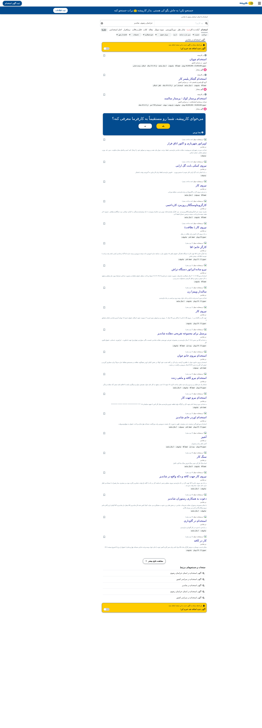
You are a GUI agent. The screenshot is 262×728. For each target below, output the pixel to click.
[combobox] (179, 23)
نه (145, 126)
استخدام (205, 17)
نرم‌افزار (126, 30)
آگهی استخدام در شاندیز (191, 585)
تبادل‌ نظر (181, 30)
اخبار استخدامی (115, 30)
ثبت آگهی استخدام (12, 3)
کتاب (145, 30)
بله (163, 126)
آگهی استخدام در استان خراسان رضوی (185, 573)
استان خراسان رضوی (194, 17)
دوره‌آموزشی (171, 30)
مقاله (151, 30)
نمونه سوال (159, 30)
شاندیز (183, 17)
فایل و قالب (137, 30)
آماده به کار (193, 30)
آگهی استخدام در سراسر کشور (188, 579)
